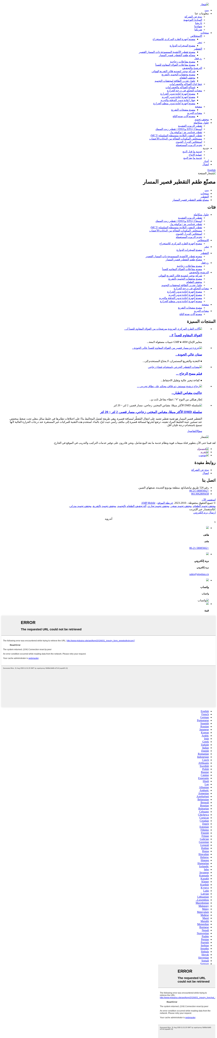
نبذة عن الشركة (193, 16)
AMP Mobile (148, 502)
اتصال (205, 164)
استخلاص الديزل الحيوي (189, 141)
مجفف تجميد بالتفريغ (104, 506)
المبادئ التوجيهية (192, 19)
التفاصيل (191, 431)
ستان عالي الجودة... (188, 354)
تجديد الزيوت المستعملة (189, 145)
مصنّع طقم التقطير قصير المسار (177, 55)
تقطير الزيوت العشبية (190, 125)
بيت (207, 10)
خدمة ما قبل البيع (192, 151)
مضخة (198, 106)
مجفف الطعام (187, 77)
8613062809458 (200, 493)
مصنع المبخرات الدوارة (182, 45)
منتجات (205, 32)
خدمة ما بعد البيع (192, 157)
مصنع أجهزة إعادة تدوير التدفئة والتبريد (180, 298)
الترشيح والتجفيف (192, 68)
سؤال (199, 431)
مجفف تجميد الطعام (204, 506)
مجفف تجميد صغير (181, 506)
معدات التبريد (194, 113)
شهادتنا (198, 26)
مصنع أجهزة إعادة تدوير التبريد (178, 96)
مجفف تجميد (202, 119)
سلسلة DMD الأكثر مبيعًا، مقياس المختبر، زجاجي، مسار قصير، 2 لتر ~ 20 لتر (151, 412)
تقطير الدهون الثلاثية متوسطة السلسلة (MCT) (176, 135)
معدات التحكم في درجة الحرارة (184, 90)
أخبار (206, 161)
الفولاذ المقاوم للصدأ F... (185, 335)
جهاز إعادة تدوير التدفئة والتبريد (178, 100)
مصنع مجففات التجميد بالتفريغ (178, 74)
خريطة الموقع (165, 502)
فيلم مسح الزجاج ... (189, 373)
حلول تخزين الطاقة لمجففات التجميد (175, 80)
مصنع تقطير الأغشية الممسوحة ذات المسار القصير (167, 52)
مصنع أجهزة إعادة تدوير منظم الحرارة (174, 103)
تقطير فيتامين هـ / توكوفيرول (186, 132)
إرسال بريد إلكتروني (204, 512)
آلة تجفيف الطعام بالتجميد (131, 506)
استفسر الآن (209, 499)
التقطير (198, 48)
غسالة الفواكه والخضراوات (180, 87)
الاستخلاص (196, 35)
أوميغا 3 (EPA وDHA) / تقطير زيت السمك (178, 129)
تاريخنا (198, 23)
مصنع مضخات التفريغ (183, 109)
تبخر (199, 42)
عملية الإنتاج (195, 154)
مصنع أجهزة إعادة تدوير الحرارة (177, 93)
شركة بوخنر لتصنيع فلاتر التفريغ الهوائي (173, 71)
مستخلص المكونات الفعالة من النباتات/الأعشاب (175, 138)
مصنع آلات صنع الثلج (184, 116)
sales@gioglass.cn (199, 574)
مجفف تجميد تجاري (158, 506)
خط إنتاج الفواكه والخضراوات (186, 84)
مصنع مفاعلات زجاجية (182, 61)
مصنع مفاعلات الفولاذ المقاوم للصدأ (175, 64)
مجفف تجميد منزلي (81, 506)
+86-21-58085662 (199, 490)
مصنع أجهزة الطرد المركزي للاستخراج (174, 39)
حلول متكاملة (201, 122)
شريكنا (198, 29)
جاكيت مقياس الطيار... (187, 393)
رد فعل (198, 58)
